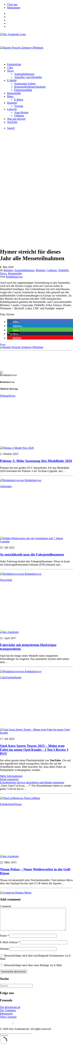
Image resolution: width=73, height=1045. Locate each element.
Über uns (12, 4)
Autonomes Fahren (25, 83)
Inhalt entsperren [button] (9, 779)
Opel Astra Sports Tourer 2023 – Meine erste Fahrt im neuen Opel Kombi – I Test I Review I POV (34, 749)
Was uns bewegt (16, 118)
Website (4, 948)
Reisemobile (14, 93)
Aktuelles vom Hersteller (28, 77)
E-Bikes (18, 99)
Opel (9, 579)
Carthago (52, 270)
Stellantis (16, 677)
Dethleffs (63, 270)
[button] (13, 321)
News (10, 70)
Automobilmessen (24, 73)
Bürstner (8, 270)
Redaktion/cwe (14, 276)
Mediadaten (13, 7)
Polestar (4, 395)
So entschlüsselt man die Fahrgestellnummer (32, 554)
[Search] (16, 985)
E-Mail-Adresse (10, 942)
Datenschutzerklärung (26, 1022)
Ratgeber (12, 102)
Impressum (6, 1022)
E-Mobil (11, 80)
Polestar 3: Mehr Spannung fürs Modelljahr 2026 (36, 461)
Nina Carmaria (8, 1016)
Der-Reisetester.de (10, 1007)
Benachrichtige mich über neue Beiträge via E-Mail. (33, 965)
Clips (10, 67)
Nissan (18, 804)
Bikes (10, 96)
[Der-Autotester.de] (36, 38)
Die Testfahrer (8, 1010)
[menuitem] (40, 4)
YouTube (12, 122)
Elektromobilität (23, 89)
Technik (18, 105)
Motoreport (6, 1013)
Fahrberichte (14, 64)
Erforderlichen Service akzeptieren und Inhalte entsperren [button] (32, 782)
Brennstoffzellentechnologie (30, 86)
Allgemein (6, 486)
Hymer (3, 344)
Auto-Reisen (21, 112)
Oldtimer (19, 115)
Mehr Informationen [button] (11, 776)
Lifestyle (12, 109)
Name (4, 935)
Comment (5, 906)
